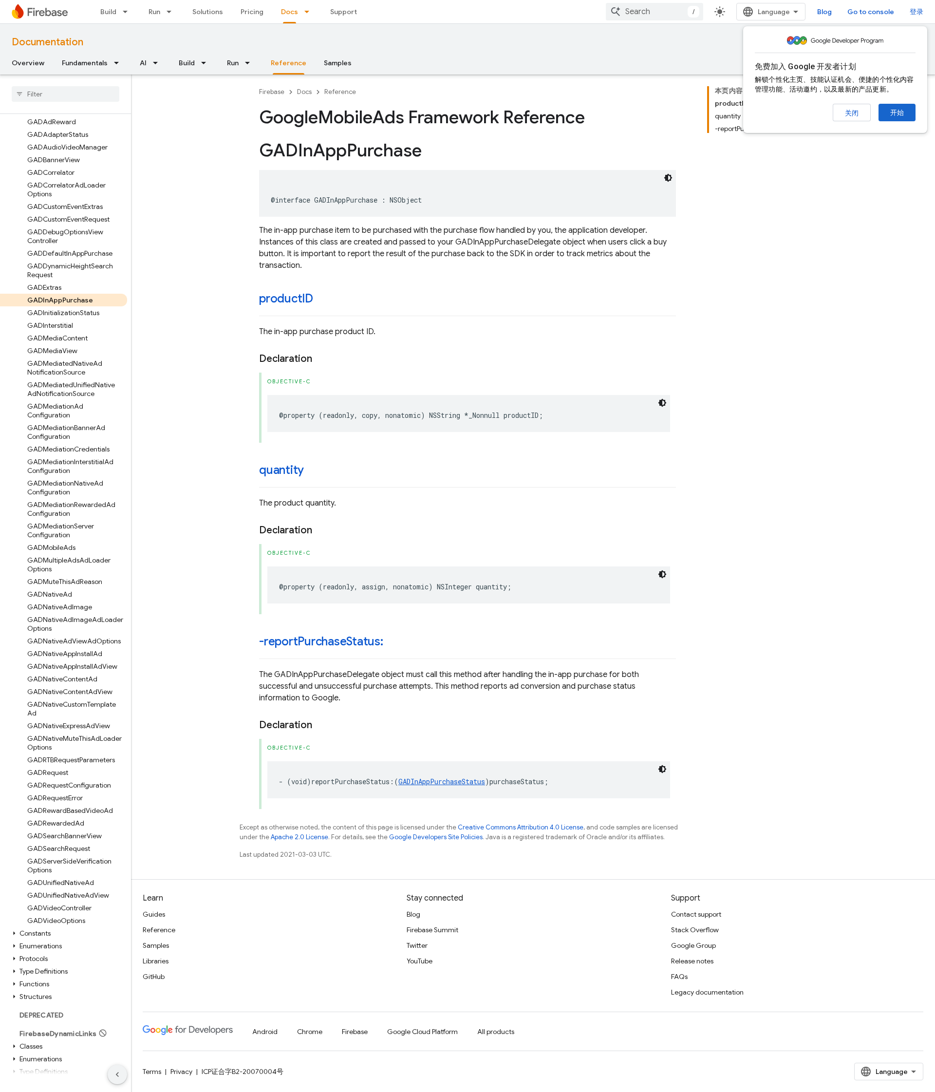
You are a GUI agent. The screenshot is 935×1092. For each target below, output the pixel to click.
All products (495, 1031)
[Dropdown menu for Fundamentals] (119, 63)
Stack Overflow (695, 929)
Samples (338, 62)
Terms (152, 1071)
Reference (288, 62)
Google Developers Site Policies (436, 837)
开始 (897, 112)
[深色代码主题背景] (668, 178)
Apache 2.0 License (299, 837)
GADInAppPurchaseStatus (441, 781)
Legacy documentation (707, 992)
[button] (63, 933)
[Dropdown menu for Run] (172, 11)
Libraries (155, 961)
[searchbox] (65, 94)
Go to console (870, 11)
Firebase (271, 92)
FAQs (679, 976)
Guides (154, 914)
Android (265, 1031)
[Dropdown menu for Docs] (309, 11)
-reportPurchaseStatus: (321, 641)
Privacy (181, 1071)
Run (154, 11)
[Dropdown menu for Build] (128, 11)
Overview (28, 62)
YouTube (419, 961)
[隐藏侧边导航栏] (117, 1074)
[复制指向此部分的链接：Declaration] (322, 359)
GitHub (154, 976)
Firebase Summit (432, 929)
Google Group (693, 945)
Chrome (309, 1031)
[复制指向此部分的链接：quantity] (313, 471)
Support (343, 11)
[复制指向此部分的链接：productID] (323, 299)
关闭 (852, 113)
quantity (281, 470)
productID (286, 298)
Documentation (47, 42)
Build (108, 11)
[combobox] (654, 11)
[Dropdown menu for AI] (158, 63)
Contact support (696, 914)
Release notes (692, 961)
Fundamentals (85, 62)
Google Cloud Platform (422, 1031)
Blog (824, 11)
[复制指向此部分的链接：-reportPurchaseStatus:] (393, 642)
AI (143, 62)
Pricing (252, 11)
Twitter (417, 945)
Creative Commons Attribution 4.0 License (520, 827)
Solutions (207, 11)
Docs (289, 11)
